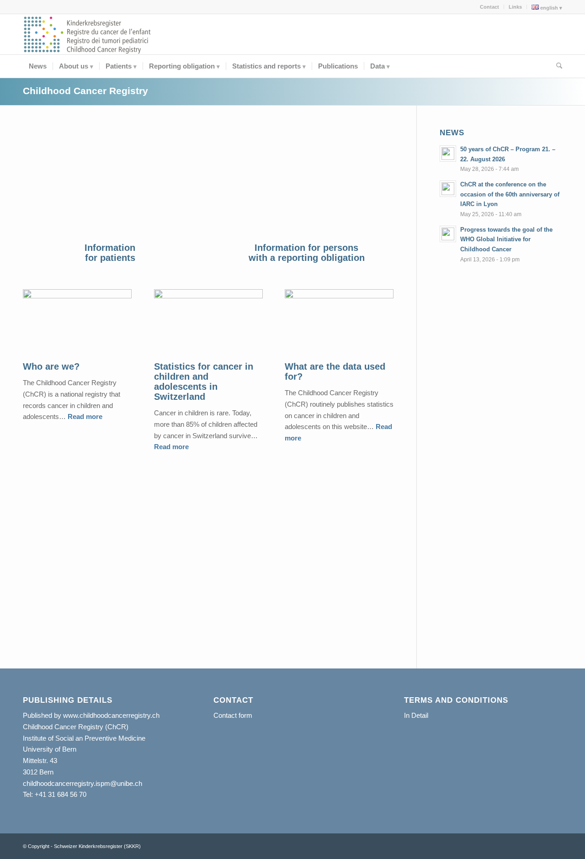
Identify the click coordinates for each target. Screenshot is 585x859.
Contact (489, 7)
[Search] (556, 66)
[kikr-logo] (88, 34)
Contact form (232, 715)
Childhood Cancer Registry (85, 90)
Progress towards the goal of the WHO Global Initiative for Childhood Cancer (506, 239)
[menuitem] (489, 7)
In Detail (416, 715)
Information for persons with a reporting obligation (307, 253)
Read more (85, 416)
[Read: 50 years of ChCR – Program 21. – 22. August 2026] (448, 153)
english (548, 8)
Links (515, 7)
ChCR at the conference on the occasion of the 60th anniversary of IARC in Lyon (509, 194)
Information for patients (110, 253)
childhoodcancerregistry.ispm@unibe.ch (82, 783)
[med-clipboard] (306, 183)
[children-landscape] (110, 183)
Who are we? (51, 366)
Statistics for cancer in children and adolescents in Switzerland (203, 381)
